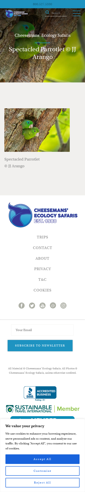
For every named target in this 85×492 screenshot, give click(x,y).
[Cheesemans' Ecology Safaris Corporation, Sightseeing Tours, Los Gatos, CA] (40, 393)
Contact (42, 248)
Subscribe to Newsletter (40, 345)
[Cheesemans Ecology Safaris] (16, 13)
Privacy (42, 269)
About (42, 258)
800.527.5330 (42, 4)
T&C (42, 279)
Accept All (42, 459)
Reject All (42, 482)
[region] (42, 455)
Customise (42, 471)
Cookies (42, 290)
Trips (42, 237)
